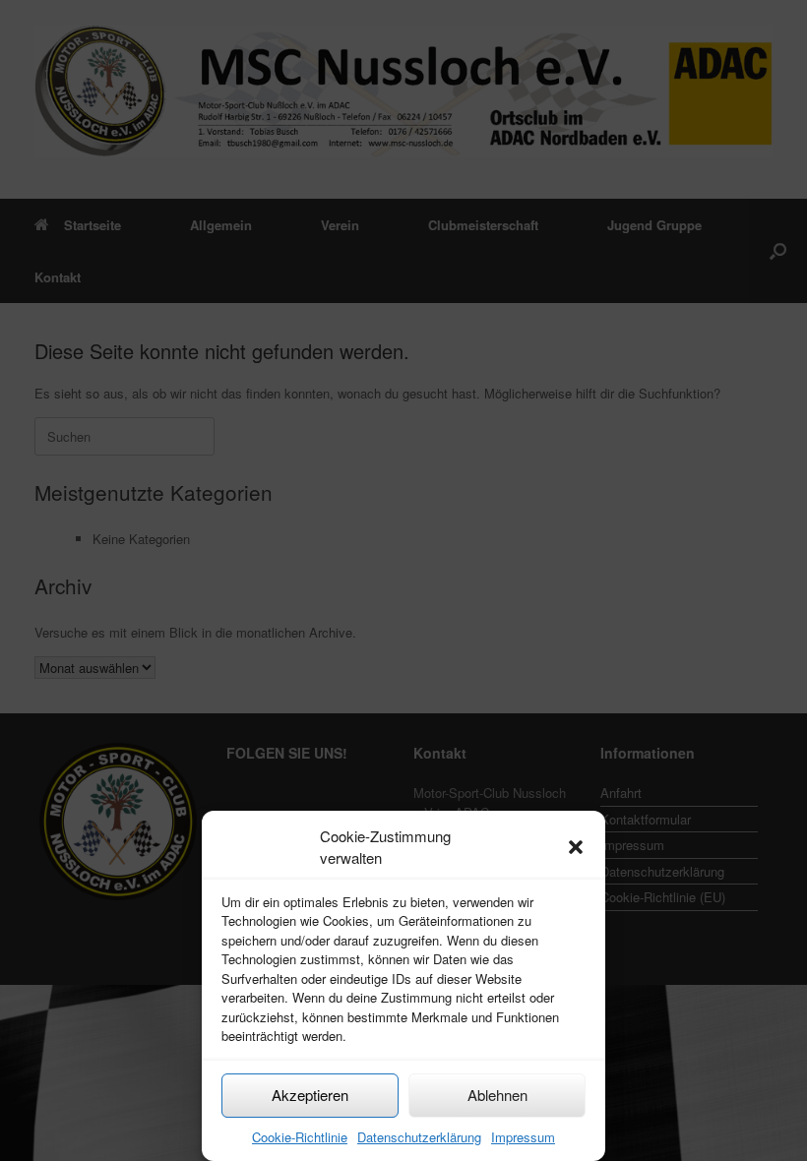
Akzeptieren (310, 1094)
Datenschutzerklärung (419, 1137)
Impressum (523, 1137)
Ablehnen (497, 1094)
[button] (576, 847)
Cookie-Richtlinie (299, 1137)
